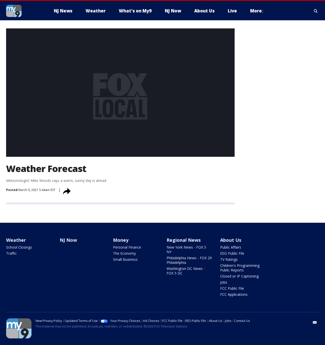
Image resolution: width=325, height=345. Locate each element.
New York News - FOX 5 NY (186, 249)
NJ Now (68, 240)
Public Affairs (230, 247)
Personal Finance (127, 247)
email (315, 322)
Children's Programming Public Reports (239, 267)
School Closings (19, 247)
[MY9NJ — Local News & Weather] (23, 11)
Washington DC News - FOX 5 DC (186, 270)
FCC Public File (232, 288)
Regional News (184, 240)
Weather (16, 240)
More (256, 11)
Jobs (223, 282)
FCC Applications (234, 294)
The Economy (124, 253)
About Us (230, 240)
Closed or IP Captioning (239, 276)
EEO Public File (232, 253)
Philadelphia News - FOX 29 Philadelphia (189, 260)
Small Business (125, 259)
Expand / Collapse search (316, 11)
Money (120, 240)
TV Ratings (229, 259)
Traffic (11, 253)
